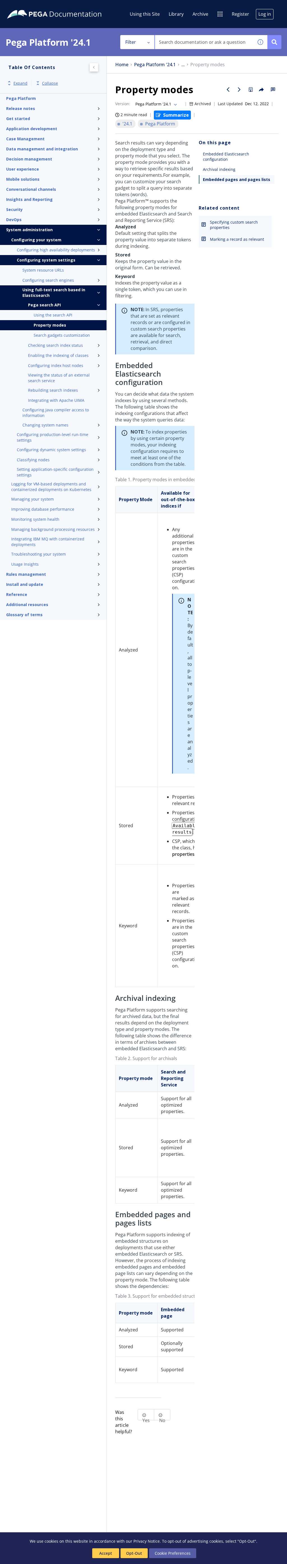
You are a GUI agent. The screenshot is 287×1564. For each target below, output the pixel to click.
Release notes (20, 108)
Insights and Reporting (29, 199)
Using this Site (145, 14)
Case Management (25, 138)
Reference (16, 594)
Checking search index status (55, 345)
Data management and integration (42, 149)
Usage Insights (25, 564)
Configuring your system (36, 239)
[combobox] (204, 42)
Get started (18, 118)
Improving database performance (42, 509)
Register (240, 14)
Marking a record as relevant (237, 239)
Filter (130, 42)
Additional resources (27, 604)
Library (176, 14)
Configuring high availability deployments (56, 250)
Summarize (176, 115)
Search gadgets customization (62, 335)
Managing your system (32, 499)
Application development (31, 128)
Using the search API (53, 315)
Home (121, 64)
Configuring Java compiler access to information (55, 412)
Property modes (50, 325)
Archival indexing (219, 169)
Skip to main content (25, 6)
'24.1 (127, 124)
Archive (200, 14)
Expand (20, 83)
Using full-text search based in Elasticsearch (53, 292)
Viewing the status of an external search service (59, 377)
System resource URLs (43, 270)
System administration (29, 229)
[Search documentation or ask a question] (274, 42)
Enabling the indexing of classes (58, 355)
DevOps (14, 219)
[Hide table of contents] (94, 67)
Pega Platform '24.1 (155, 64)
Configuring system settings (46, 260)
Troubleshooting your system (38, 554)
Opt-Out (134, 1553)
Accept (105, 1553)
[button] (260, 42)
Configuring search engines (48, 280)
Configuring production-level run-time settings (52, 437)
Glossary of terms (24, 614)
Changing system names (45, 425)
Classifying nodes (33, 459)
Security (14, 209)
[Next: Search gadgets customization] (239, 89)
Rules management (26, 574)
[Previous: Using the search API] (228, 89)
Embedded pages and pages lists (236, 179)
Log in (264, 14)
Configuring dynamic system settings (51, 449)
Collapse (50, 83)
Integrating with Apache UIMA (56, 400)
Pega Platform (21, 98)
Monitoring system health (35, 519)
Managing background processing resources (53, 529)
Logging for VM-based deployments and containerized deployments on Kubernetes (51, 486)
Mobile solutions (23, 179)
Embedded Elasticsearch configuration (226, 156)
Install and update (24, 584)
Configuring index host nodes (55, 365)
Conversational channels (31, 189)
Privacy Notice (146, 1541)
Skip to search (68, 6)
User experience (22, 169)
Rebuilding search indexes (53, 390)
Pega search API (44, 305)
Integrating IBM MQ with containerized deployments (47, 541)
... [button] (183, 64)
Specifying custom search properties (234, 224)
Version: (122, 103)
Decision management (29, 159)
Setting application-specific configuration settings (55, 472)
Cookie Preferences (173, 1553)
